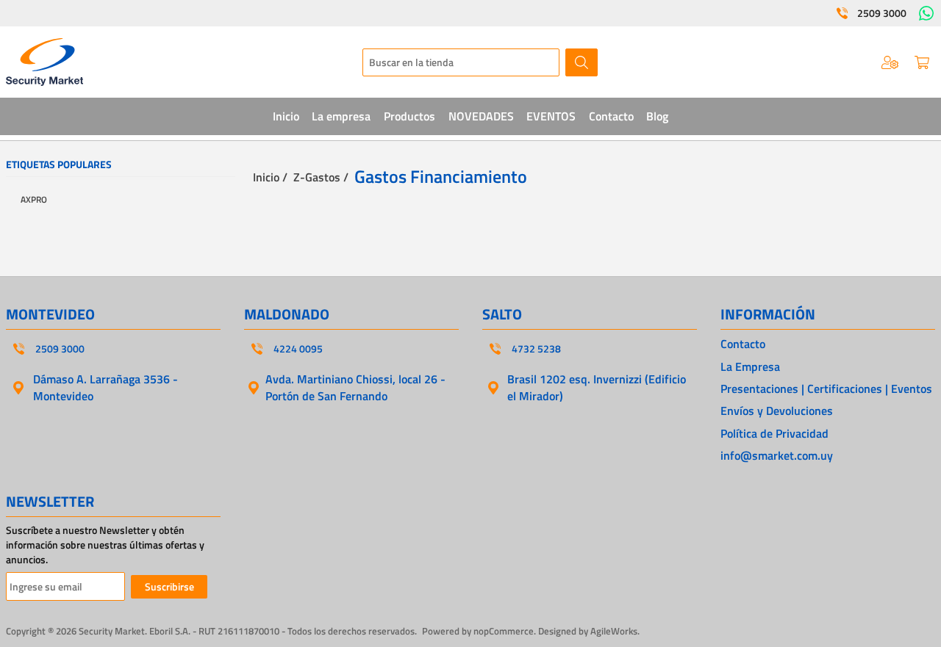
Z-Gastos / (320, 177)
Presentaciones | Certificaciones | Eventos (826, 388)
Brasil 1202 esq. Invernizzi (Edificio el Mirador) (596, 387)
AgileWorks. (615, 630)
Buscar (581, 62)
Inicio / (270, 177)
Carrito (922, 62)
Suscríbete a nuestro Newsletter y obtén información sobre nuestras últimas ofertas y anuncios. (105, 544)
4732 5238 (536, 348)
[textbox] (460, 62)
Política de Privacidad (774, 433)
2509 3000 (881, 13)
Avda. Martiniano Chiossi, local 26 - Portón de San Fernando (355, 387)
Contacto (742, 344)
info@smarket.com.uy (776, 455)
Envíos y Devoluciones (776, 410)
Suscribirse (169, 586)
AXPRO (34, 200)
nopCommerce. (504, 630)
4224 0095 (298, 348)
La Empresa (750, 366)
